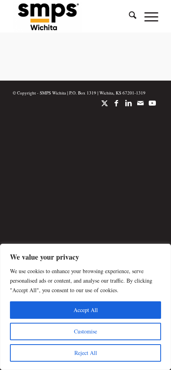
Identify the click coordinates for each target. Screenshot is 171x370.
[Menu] (147, 16)
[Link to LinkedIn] (128, 107)
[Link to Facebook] (116, 107)
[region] (85, 307)
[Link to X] (105, 107)
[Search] (128, 16)
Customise (85, 331)
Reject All (85, 353)
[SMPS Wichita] (71, 16)
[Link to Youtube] (152, 107)
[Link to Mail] (140, 107)
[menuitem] (128, 16)
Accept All (86, 310)
